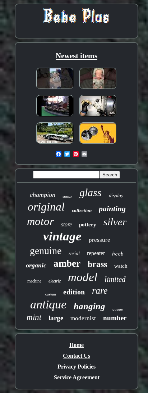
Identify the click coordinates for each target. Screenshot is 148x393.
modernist (83, 318)
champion (42, 194)
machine (34, 281)
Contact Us (76, 356)
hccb (118, 254)
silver (114, 221)
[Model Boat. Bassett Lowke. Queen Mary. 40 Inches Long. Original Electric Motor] (55, 117)
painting (112, 208)
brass (97, 264)
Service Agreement (77, 377)
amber (67, 263)
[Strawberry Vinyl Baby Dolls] (98, 89)
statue (67, 196)
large (55, 318)
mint (34, 317)
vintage (62, 236)
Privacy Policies (76, 366)
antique (48, 304)
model (82, 277)
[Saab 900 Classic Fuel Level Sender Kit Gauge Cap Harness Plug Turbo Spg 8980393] (98, 117)
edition (74, 292)
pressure (99, 239)
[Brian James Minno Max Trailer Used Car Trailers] (55, 144)
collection (82, 210)
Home (76, 345)
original (46, 206)
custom (50, 294)
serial (74, 253)
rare (100, 290)
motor (40, 221)
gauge (117, 309)
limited (115, 279)
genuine (45, 250)
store (66, 224)
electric (54, 281)
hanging (89, 306)
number (114, 318)
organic (36, 265)
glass (90, 192)
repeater (96, 253)
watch (121, 266)
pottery (87, 224)
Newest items (76, 55)
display (116, 195)
